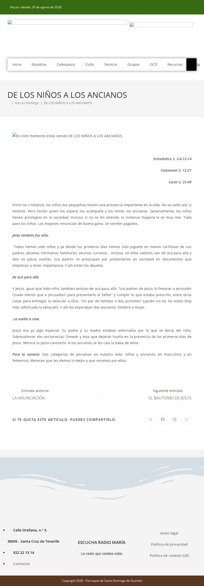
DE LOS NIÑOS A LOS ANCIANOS (68, 103)
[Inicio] (8, 103)
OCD (153, 64)
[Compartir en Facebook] (163, 420)
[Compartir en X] (151, 420)
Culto (89, 64)
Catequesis (66, 64)
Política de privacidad (169, 544)
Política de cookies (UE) (169, 555)
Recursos (175, 64)
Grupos (133, 64)
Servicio (110, 64)
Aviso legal (169, 533)
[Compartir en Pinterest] (175, 420)
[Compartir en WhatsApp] (187, 420)
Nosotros (39, 64)
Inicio (16, 64)
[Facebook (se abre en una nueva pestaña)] (194, 7)
